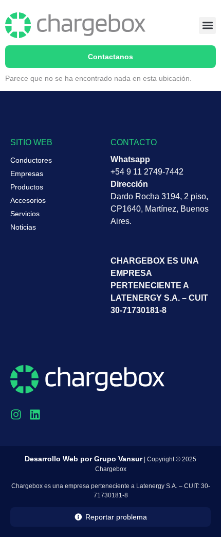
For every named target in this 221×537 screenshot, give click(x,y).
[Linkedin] (35, 414)
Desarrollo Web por (83, 459)
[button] (207, 25)
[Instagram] (16, 414)
